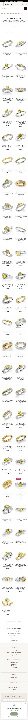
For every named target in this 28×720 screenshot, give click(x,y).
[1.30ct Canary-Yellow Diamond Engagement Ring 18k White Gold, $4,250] (21, 579)
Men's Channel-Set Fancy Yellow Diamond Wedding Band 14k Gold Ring (7, 355)
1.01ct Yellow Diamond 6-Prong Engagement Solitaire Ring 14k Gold (20, 565)
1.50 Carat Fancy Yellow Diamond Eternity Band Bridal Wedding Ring (20, 447)
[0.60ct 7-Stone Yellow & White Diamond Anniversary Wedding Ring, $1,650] (7, 43)
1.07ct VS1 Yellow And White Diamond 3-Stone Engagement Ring (21, 519)
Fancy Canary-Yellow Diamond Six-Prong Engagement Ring (21, 378)
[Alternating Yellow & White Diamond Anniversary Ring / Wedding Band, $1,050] (21, 230)
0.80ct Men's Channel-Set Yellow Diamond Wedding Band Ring (21, 401)
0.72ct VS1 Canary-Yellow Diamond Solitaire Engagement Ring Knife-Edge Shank (21, 123)
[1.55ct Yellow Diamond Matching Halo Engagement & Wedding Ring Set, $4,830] (7, 509)
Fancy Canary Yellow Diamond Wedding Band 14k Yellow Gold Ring (7, 170)
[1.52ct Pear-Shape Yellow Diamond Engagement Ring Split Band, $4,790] (7, 183)
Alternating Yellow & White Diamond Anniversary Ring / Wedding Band (20, 239)
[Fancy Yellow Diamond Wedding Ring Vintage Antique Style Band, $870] (21, 160)
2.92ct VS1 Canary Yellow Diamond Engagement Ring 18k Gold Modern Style (7, 471)
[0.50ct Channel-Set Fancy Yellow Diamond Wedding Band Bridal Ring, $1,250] (7, 137)
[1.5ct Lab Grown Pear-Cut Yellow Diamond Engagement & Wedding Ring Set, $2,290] (7, 602)
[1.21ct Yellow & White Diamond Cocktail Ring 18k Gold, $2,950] (7, 415)
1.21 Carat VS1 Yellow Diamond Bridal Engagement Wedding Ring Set (20, 99)
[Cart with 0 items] (26, 4)
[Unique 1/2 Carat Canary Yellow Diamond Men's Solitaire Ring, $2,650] (21, 322)
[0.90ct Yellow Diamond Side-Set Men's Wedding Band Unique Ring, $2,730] (21, 345)
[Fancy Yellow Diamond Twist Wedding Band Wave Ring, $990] (7, 392)
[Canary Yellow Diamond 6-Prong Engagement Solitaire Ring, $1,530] (7, 66)
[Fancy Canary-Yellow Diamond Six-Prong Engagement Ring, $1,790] (21, 368)
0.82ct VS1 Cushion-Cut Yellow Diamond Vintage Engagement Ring (20, 76)
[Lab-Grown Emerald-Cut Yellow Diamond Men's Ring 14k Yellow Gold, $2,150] (21, 183)
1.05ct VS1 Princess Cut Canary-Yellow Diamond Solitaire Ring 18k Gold (7, 122)
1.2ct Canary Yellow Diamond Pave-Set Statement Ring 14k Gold (7, 494)
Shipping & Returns (14, 677)
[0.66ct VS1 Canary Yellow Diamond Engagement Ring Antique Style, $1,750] (7, 579)
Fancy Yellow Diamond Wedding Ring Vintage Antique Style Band (21, 170)
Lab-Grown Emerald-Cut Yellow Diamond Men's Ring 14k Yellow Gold (20, 193)
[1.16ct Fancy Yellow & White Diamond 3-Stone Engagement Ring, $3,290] (21, 43)
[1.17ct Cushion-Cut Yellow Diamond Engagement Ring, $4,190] (21, 533)
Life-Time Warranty (14, 662)
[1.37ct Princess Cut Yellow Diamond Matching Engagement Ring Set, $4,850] (7, 90)
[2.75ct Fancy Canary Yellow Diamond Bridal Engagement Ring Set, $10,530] (7, 299)
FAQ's (14, 679)
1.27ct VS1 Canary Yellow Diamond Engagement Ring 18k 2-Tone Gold (20, 494)
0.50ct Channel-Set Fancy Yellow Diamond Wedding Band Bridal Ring (7, 146)
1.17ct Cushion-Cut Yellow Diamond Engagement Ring (20, 542)
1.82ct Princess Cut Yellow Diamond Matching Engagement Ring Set (7, 565)
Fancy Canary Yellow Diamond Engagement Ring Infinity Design (20, 471)
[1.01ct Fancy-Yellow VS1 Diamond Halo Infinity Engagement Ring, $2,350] (7, 368)
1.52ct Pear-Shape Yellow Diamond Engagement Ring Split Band (7, 193)
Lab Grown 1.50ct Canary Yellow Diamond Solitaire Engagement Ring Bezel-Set (7, 262)
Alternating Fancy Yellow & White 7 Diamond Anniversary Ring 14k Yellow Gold (20, 308)
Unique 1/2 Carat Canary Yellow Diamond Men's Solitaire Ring (20, 332)
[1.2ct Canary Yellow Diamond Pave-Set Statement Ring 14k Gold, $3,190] (7, 484)
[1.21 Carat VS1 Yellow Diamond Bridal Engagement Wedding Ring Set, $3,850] (21, 90)
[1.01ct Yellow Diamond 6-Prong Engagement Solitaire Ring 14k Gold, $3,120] (21, 556)
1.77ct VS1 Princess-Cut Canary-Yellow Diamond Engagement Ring (7, 216)
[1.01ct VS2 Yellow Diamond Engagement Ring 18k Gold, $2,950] (7, 230)
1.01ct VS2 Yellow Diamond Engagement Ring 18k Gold (7, 239)
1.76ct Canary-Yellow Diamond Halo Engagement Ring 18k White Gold (7, 542)
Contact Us (14, 674)
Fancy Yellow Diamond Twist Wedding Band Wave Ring (7, 401)
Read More (14, 26)
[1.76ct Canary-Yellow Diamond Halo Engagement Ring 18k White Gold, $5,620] (7, 533)
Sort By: (4, 32)
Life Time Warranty (14, 640)
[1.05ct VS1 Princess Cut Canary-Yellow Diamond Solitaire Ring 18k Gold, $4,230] (7, 113)
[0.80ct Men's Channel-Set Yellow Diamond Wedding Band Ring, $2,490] (21, 392)
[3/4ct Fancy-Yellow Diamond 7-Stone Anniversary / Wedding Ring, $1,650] (7, 322)
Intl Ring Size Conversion (14, 686)
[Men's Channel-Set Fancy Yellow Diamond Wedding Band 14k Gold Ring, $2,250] (7, 345)
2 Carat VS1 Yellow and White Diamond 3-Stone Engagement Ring (21, 216)
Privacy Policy (14, 654)
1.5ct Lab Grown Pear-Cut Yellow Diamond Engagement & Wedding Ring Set (7, 611)
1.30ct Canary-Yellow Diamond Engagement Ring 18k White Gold (20, 588)
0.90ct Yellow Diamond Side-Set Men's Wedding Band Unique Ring (20, 355)
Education (14, 689)
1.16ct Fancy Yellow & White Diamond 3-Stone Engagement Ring (21, 53)
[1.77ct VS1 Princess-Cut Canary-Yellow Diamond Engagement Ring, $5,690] (7, 206)
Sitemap (14, 691)
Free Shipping (14, 665)
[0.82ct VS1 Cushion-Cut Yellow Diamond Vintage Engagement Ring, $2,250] (21, 66)
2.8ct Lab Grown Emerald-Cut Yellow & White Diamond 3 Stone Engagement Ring (20, 262)
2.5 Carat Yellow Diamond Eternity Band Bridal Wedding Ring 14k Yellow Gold (7, 447)
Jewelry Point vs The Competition (14, 652)
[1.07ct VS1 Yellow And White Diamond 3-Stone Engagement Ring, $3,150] (21, 509)
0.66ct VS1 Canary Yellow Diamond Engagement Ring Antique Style (7, 588)
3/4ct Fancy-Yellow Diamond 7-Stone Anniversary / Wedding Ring (7, 332)
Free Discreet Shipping (14, 631)
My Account (14, 676)
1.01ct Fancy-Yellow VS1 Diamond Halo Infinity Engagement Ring (7, 378)
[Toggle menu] (2, 4)
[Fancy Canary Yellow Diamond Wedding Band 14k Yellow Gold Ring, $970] (7, 160)
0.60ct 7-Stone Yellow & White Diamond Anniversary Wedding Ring (7, 53)
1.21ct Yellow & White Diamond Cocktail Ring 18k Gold (7, 424)
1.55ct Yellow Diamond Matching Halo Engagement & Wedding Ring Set (7, 519)
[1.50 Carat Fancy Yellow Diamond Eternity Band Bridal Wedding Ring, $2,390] (21, 438)
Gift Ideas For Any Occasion (14, 687)
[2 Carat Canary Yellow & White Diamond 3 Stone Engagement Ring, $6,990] (21, 137)
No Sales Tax (14, 638)
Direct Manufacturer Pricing (14, 633)
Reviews (14, 655)
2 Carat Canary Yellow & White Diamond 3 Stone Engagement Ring (20, 146)
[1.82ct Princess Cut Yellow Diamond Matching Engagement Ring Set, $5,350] (7, 556)
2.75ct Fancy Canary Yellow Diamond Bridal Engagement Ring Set (7, 308)
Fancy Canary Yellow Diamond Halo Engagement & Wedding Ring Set (20, 285)
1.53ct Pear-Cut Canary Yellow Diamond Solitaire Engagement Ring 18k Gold (20, 424)
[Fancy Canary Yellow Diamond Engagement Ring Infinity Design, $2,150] (21, 461)
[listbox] (10, 32)
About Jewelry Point (14, 650)
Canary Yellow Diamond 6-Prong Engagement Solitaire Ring (7, 76)
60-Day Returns (14, 635)
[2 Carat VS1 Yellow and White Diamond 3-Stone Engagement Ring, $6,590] (21, 206)
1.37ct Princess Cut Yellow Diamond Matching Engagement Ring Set (7, 99)
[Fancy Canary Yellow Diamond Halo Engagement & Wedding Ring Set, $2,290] (21, 276)
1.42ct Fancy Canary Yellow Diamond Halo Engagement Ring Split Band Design (7, 285)
